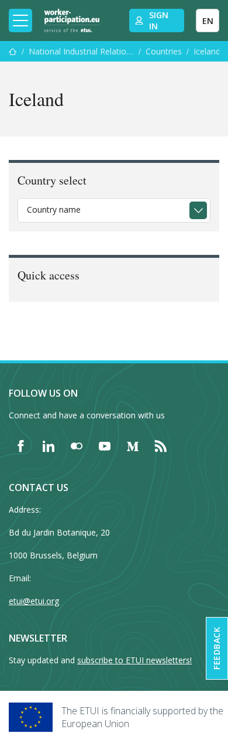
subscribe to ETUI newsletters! (134, 660)
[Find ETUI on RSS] (160, 446)
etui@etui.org (34, 600)
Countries (164, 51)
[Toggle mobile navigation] (20, 20)
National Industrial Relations (81, 51)
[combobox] (114, 210)
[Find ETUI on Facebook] (20, 446)
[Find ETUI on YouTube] (104, 446)
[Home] (72, 20)
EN (207, 20)
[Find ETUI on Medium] (132, 446)
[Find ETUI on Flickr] (76, 446)
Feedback (216, 648)
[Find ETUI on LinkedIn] (48, 446)
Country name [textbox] (54, 209)
